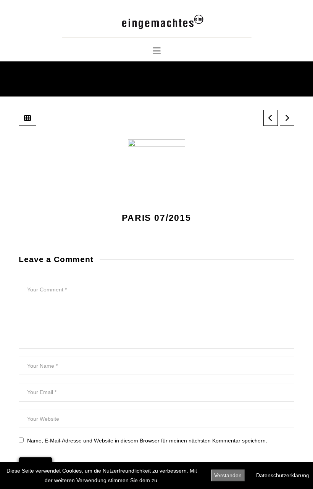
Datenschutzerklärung (282, 475)
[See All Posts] (27, 118)
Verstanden (228, 475)
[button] (157, 51)
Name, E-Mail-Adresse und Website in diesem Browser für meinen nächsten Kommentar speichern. (147, 441)
